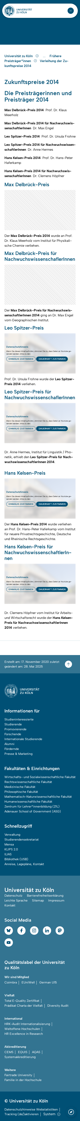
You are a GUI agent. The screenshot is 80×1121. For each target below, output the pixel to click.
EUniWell (28, 982)
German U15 (48, 982)
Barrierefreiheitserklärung (45, 896)
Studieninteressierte (19, 719)
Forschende (12, 734)
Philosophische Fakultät (21, 792)
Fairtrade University (18, 1075)
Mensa (9, 844)
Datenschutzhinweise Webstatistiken (31, 1109)
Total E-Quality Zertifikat (21, 1001)
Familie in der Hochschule (23, 1080)
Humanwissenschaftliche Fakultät (28, 802)
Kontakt (9, 905)
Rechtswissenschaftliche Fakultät (28, 782)
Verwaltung (12, 835)
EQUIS (22, 1052)
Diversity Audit (57, 1006)
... (45, 56)
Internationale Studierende (23, 739)
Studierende (13, 724)
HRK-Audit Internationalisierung (27, 1024)
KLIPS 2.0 (11, 849)
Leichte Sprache (16, 900)
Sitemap (38, 900)
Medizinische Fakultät (19, 787)
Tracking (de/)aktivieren (21, 1114)
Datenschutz (13, 896)
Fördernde (11, 749)
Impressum (56, 900)
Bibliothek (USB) (16, 859)
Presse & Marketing (18, 754)
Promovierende (15, 729)
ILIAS (8, 854)
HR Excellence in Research (23, 1034)
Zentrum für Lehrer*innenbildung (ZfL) (32, 806)
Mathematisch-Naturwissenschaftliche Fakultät (38, 797)
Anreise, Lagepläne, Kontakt (24, 864)
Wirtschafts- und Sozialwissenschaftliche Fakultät (40, 777)
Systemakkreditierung (20, 1057)
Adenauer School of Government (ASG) (32, 811)
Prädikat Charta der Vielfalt (23, 1006)
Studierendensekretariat (21, 839)
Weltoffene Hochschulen (22, 1029)
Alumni (9, 744)
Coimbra (10, 982)
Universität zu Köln (19, 56)
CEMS (8, 1052)
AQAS (36, 1052)
